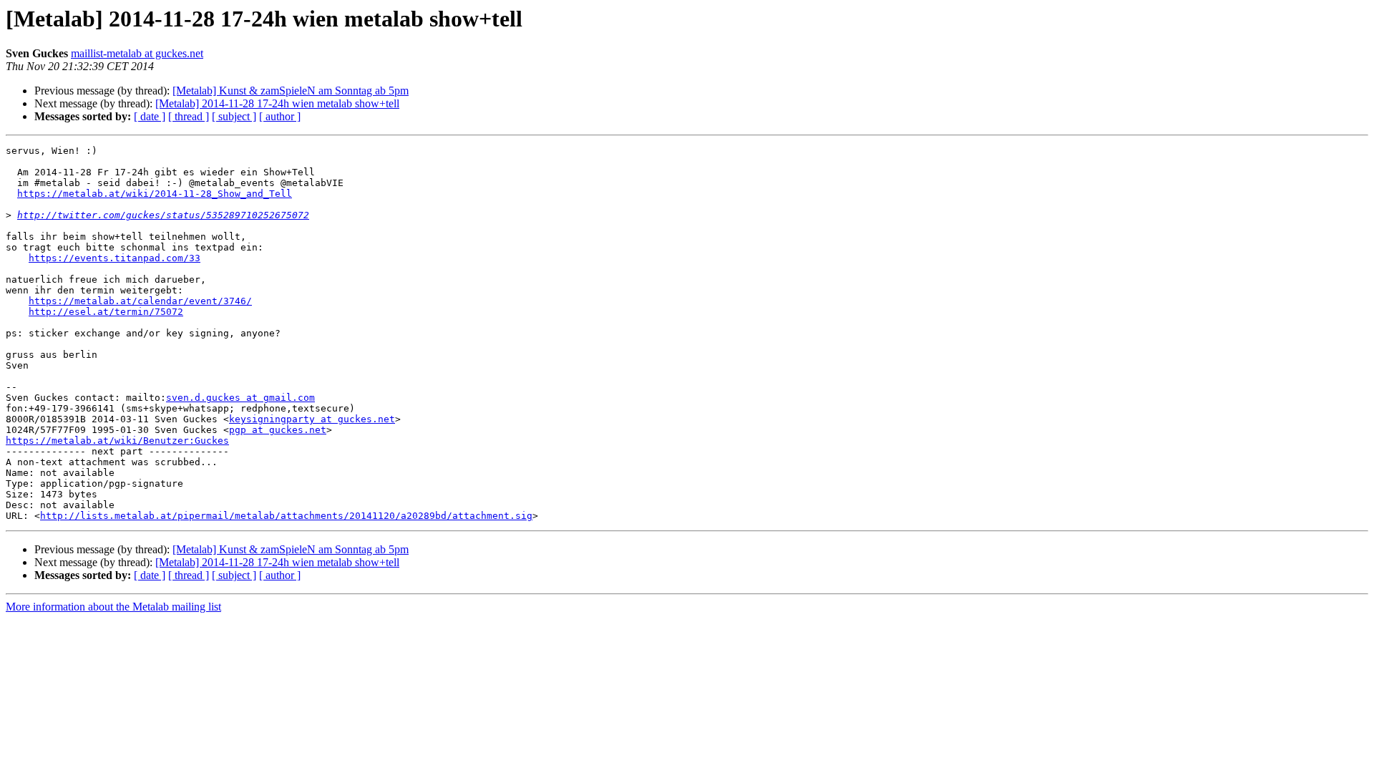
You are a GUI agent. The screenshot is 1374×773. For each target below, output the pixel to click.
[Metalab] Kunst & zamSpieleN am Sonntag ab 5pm (290, 90)
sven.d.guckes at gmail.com (240, 397)
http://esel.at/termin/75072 (106, 311)
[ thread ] (188, 116)
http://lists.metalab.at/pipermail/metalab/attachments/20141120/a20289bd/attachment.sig (286, 515)
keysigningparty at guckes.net (312, 419)
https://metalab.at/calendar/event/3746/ (140, 301)
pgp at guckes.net (277, 429)
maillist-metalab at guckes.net (137, 53)
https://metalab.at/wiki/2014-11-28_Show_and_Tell (154, 193)
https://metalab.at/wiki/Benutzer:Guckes (117, 440)
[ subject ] (234, 116)
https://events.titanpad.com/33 (114, 258)
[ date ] (149, 116)
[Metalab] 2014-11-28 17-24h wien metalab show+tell (277, 103)
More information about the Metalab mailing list (113, 607)
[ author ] (280, 116)
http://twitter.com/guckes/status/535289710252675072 (163, 215)
